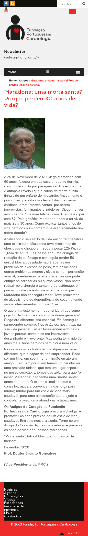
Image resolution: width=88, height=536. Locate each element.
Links (8, 513)
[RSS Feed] (12, 4)
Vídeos (9, 500)
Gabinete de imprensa (14, 508)
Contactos (12, 516)
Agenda (10, 493)
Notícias (10, 489)
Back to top (73, 533)
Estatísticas (13, 503)
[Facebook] (6, 4)
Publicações (13, 496)
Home (13, 80)
